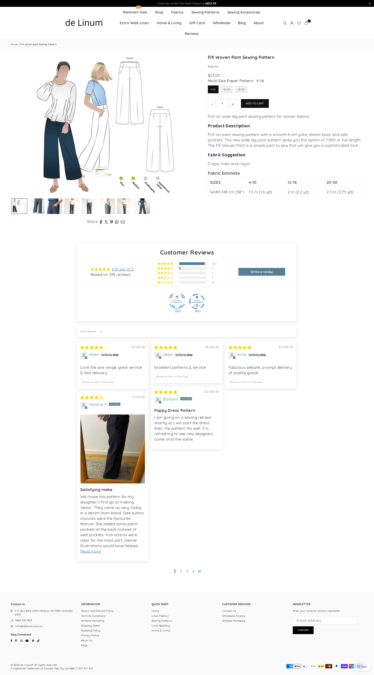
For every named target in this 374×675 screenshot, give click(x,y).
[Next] (194, 125)
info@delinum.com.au (28, 626)
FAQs (84, 645)
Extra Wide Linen (134, 23)
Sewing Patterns (205, 12)
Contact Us (229, 610)
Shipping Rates (90, 625)
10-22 (226, 89)
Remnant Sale (135, 10)
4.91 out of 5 (123, 269)
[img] (91, 347)
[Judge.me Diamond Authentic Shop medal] (177, 301)
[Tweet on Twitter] (106, 221)
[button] (306, 22)
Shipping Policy (90, 630)
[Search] (284, 22)
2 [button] (181, 571)
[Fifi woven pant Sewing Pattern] (124, 206)
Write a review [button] (262, 272)
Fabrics (177, 12)
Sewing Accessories (244, 12)
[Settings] (291, 22)
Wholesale (221, 23)
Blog (242, 23)
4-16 (213, 89)
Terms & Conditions (93, 615)
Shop (159, 12)
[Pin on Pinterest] (111, 221)
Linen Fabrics (160, 615)
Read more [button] (90, 551)
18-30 (241, 89)
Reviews (192, 33)
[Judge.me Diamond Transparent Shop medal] (197, 301)
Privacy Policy (90, 635)
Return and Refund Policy (97, 610)
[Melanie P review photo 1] (112, 449)
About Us (86, 640)
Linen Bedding (161, 625)
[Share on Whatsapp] (117, 221)
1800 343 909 (23, 620)
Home (14, 44)
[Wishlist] (299, 22)
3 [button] (187, 571)
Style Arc (213, 66)
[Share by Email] (123, 221)
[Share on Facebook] (101, 221)
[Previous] (18, 125)
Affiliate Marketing (92, 620)
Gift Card (197, 23)
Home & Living (169, 23)
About (259, 23)
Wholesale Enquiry (233, 615)
